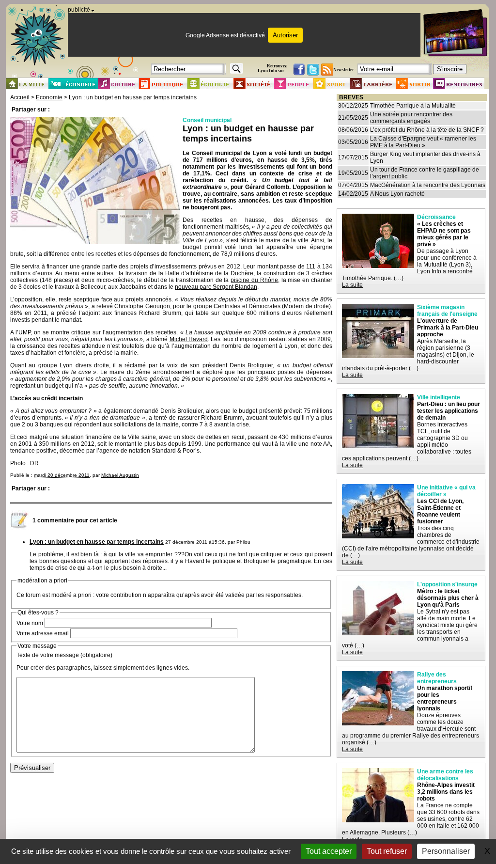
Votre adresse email (42, 633)
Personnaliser (446, 851)
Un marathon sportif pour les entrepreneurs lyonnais (444, 698)
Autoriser (285, 35)
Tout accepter (329, 851)
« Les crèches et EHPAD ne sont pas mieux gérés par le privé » (444, 234)
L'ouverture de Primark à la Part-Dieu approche (447, 327)
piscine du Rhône (254, 280)
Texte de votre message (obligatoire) (64, 655)
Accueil (20, 97)
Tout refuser (387, 851)
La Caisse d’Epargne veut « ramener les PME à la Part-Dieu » (423, 142)
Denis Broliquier (251, 365)
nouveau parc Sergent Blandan (216, 286)
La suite (352, 285)
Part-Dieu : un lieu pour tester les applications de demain (448, 411)
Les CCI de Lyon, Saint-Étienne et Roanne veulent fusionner (440, 511)
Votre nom (29, 623)
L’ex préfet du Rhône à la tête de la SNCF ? (427, 129)
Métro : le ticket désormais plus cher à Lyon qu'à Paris (448, 598)
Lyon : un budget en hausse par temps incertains (97, 541)
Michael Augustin (120, 475)
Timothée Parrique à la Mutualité (413, 105)
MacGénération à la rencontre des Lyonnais (427, 185)
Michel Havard (189, 339)
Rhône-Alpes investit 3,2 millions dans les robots (446, 792)
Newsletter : (344, 69)
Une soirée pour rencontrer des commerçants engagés (411, 118)
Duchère (242, 273)
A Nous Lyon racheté (397, 193)
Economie (49, 97)
